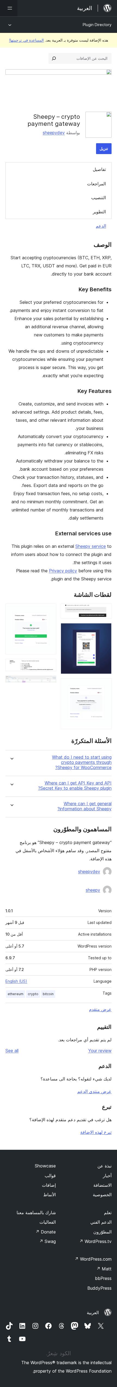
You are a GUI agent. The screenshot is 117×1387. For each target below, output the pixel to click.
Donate (45, 1232)
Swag (47, 1241)
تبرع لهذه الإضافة (96, 1132)
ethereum (15, 994)
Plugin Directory (97, 24)
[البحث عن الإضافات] (53, 58)
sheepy (93, 890)
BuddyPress (99, 1288)
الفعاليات (47, 1222)
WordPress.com (93, 1259)
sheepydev (54, 132)
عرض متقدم (100, 1009)
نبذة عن (104, 1166)
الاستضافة (102, 1185)
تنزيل (104, 148)
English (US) (16, 981)
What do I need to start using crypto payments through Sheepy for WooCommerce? (82, 762)
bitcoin (48, 994)
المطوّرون (102, 1232)
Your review (100, 1050)
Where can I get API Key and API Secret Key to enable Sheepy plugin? (75, 785)
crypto (33, 994)
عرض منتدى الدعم (94, 1091)
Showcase (45, 1166)
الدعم (101, 226)
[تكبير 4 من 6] (49, 611)
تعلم (108, 1212)
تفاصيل (99, 169)
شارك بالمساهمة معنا (36, 1212)
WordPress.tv (95, 1241)
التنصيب (98, 197)
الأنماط (49, 1194)
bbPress (103, 1278)
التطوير (99, 211)
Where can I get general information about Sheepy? (84, 806)
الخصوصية (102, 1194)
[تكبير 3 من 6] (104, 685)
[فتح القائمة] (8, 8)
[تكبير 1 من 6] (104, 611)
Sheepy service (90, 546)
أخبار (107, 1175)
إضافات (49, 1185)
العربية (93, 1312)
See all (12, 1050)
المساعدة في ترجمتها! (26, 40)
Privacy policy (63, 570)
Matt (104, 1269)
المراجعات (96, 183)
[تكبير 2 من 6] (104, 630)
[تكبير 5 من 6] (49, 666)
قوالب (50, 1175)
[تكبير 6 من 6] (49, 683)
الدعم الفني (101, 1222)
